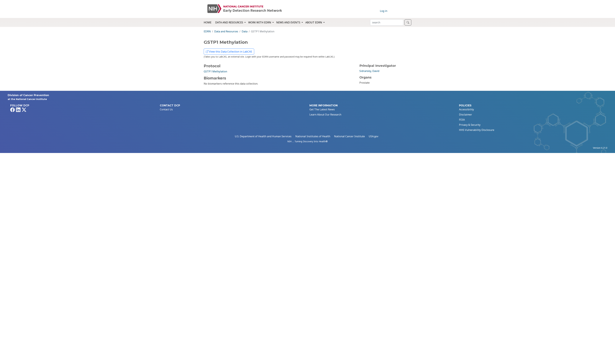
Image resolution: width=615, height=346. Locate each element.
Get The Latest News (322, 109)
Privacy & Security (469, 125)
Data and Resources (226, 31)
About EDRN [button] (314, 22)
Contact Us (166, 109)
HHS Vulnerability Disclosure (476, 130)
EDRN (207, 31)
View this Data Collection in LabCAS (230, 51)
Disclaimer (465, 114)
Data (244, 31)
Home (207, 22)
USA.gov (373, 136)
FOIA (462, 119)
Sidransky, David (369, 71)
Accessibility (466, 109)
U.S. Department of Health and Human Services (263, 136)
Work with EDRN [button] (260, 22)
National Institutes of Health (312, 136)
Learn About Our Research (325, 114)
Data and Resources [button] (229, 22)
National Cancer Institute (349, 136)
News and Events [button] (288, 22)
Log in (383, 11)
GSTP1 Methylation (215, 71)
